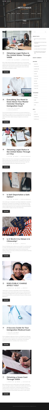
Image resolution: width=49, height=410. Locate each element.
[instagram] (46, 1)
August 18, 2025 (10, 108)
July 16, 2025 (10, 243)
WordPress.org (36, 119)
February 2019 (36, 85)
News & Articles (25, 13)
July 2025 (35, 73)
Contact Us (33, 13)
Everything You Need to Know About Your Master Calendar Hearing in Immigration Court (17, 103)
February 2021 (36, 76)
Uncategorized (25, 381)
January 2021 (36, 78)
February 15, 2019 (11, 381)
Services (18, 13)
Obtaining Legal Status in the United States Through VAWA (18, 55)
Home (9, 13)
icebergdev (18, 108)
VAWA (29, 381)
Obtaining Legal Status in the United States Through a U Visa (18, 152)
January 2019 (36, 88)
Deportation (23, 156)
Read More (6, 72)
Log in (35, 111)
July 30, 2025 (10, 156)
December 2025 (36, 66)
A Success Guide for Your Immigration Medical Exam (18, 329)
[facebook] (44, 1)
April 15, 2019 (10, 332)
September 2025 (36, 68)
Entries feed (36, 114)
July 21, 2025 (10, 199)
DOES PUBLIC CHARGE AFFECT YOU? (17, 284)
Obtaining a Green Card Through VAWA (17, 378)
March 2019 (35, 83)
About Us (13, 13)
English (39, 13)
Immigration (28, 156)
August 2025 (36, 71)
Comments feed (36, 116)
